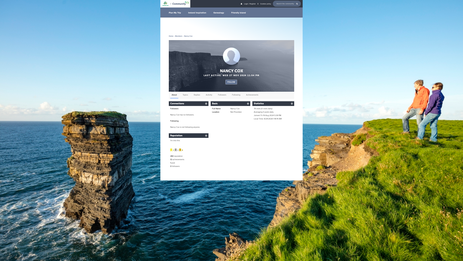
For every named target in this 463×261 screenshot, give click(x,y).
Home (171, 36)
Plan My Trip (175, 12)
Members (178, 36)
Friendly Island (238, 12)
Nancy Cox (188, 36)
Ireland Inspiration (197, 12)
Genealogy (218, 12)
